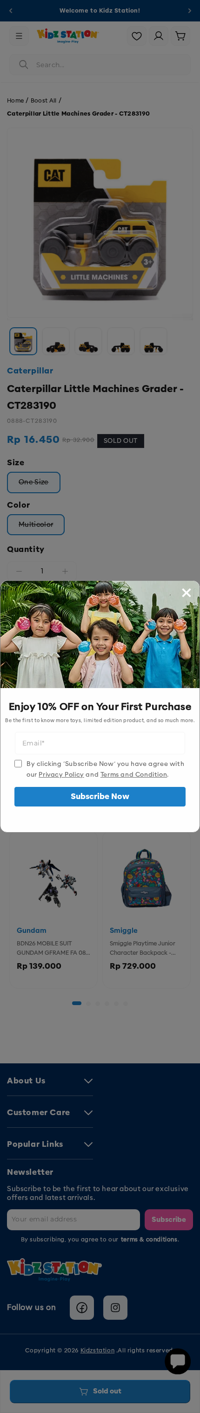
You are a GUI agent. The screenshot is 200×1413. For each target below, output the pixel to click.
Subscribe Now (100, 796)
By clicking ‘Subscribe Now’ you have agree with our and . (105, 769)
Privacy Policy (61, 775)
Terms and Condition (133, 775)
